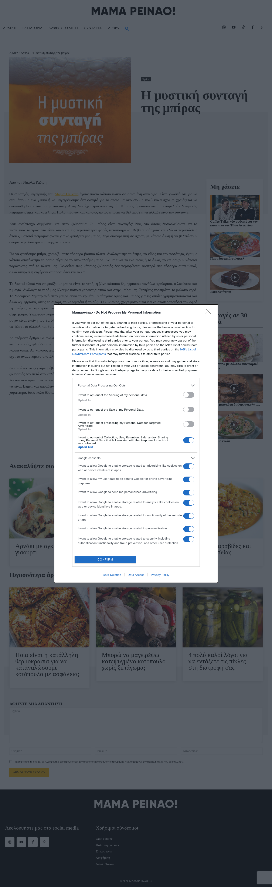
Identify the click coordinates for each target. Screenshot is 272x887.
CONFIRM (105, 559)
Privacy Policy (160, 574)
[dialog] (136, 443)
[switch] (188, 395)
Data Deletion (112, 574)
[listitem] (136, 385)
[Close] (209, 313)
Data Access (136, 574)
